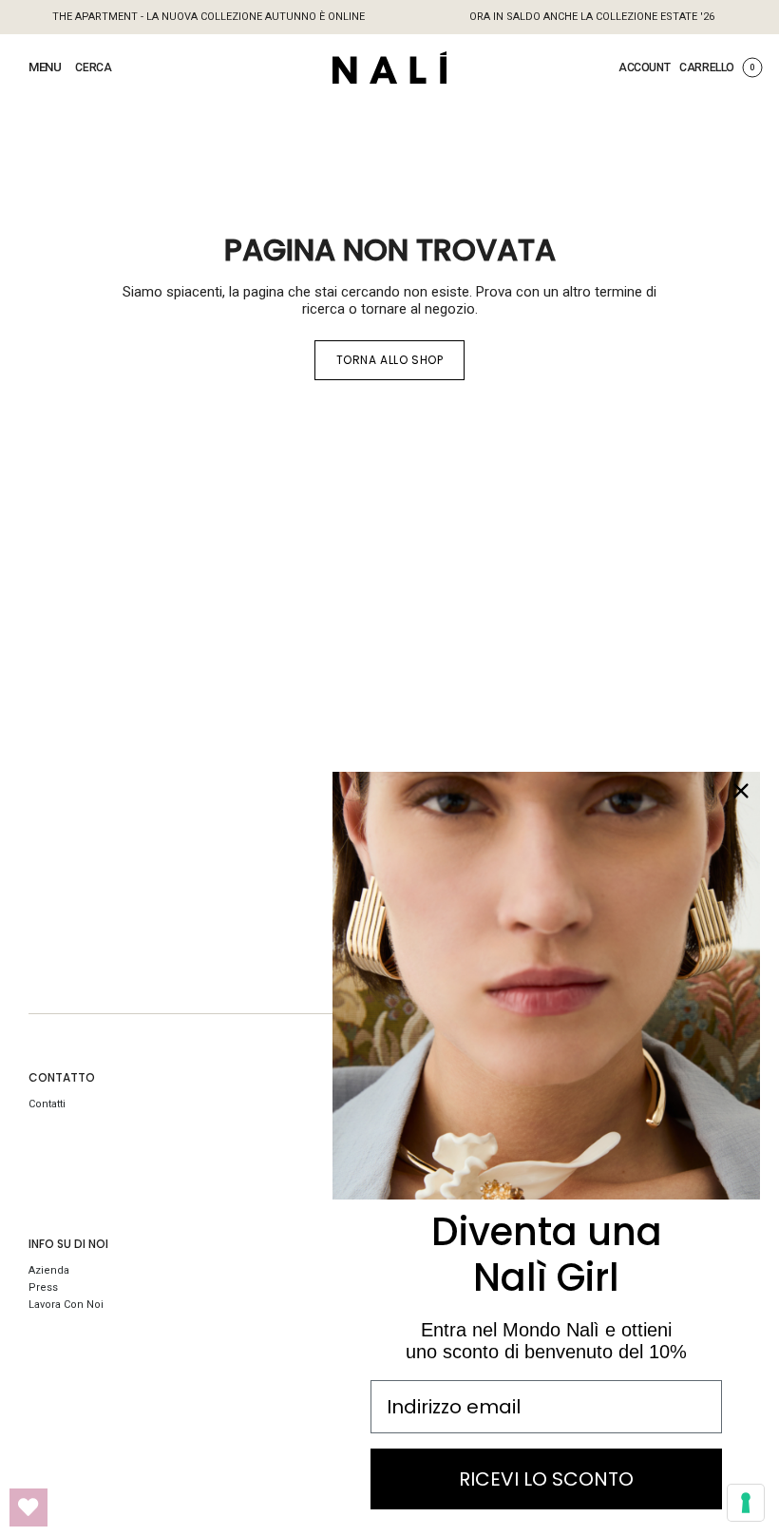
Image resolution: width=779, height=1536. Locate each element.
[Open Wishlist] (29, 1507)
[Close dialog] (741, 791)
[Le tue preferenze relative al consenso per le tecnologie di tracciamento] (746, 1503)
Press (43, 1287)
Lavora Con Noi (66, 1304)
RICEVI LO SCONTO (546, 1479)
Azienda (48, 1270)
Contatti (47, 1104)
